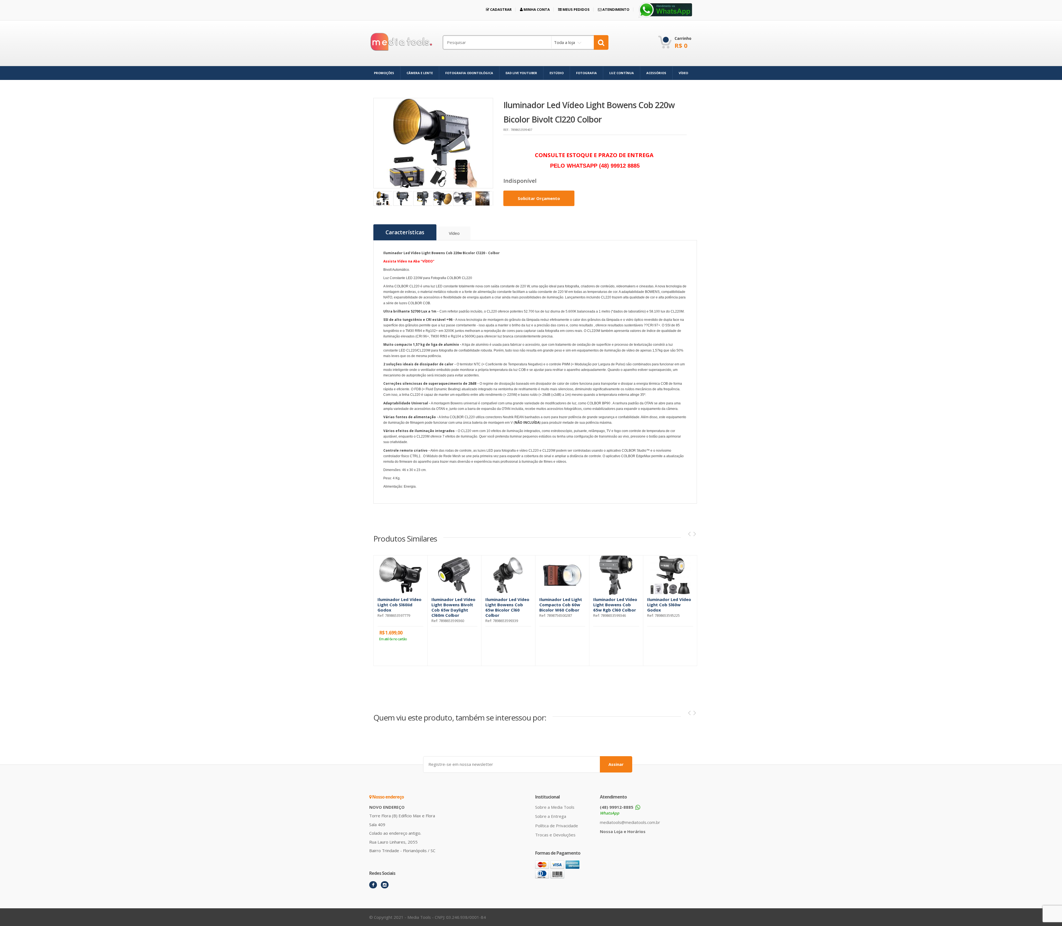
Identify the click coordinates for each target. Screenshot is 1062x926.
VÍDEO (683, 73)
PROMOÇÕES (384, 73)
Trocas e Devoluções (555, 834)
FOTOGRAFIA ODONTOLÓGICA (469, 73)
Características (405, 232)
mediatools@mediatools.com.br (630, 822)
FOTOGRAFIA (586, 73)
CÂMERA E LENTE (420, 73)
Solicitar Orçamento (539, 198)
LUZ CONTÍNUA (621, 73)
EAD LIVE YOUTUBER (521, 73)
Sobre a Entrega (550, 816)
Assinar (616, 764)
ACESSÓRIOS (656, 73)
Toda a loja (564, 42)
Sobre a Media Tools (554, 807)
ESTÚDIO (557, 73)
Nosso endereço (387, 797)
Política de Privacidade (556, 825)
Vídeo (454, 233)
